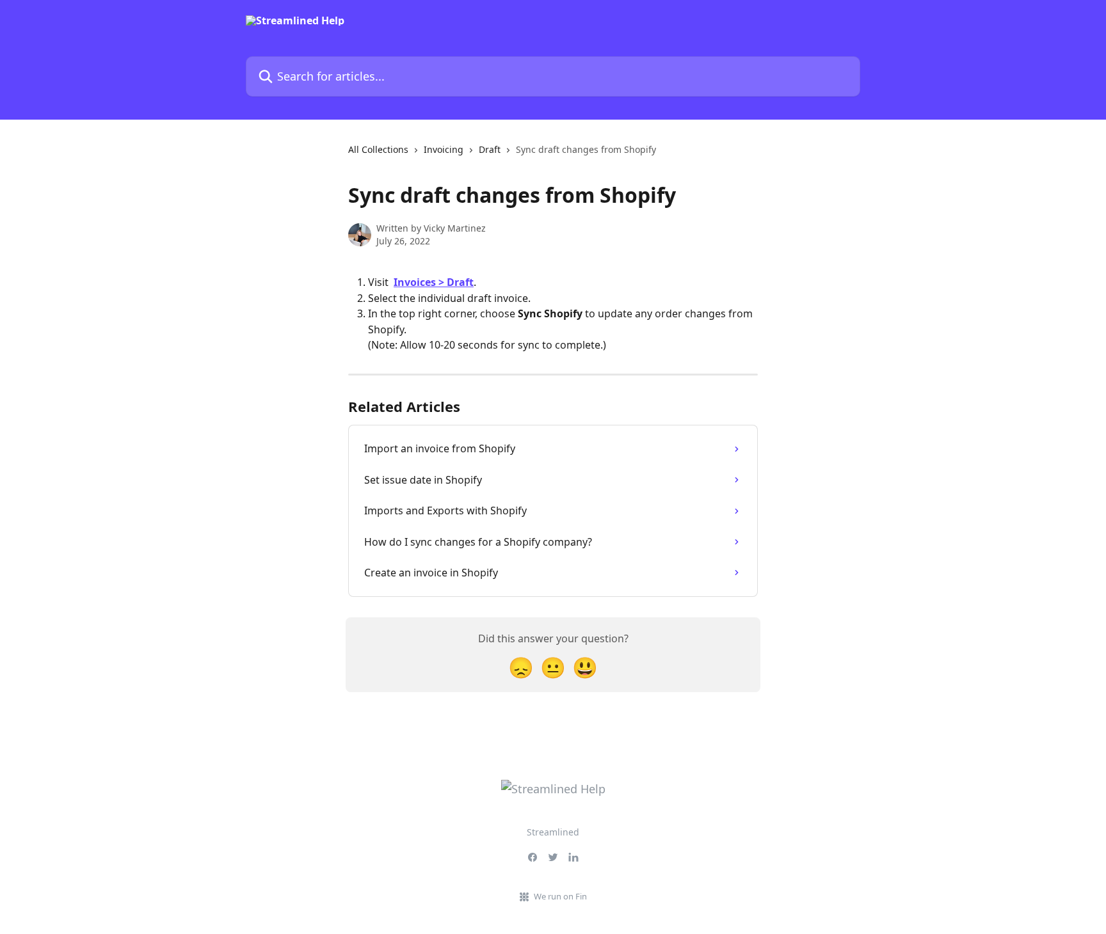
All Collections (378, 149)
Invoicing (443, 149)
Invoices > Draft (434, 282)
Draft (490, 149)
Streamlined (553, 832)
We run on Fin (560, 896)
